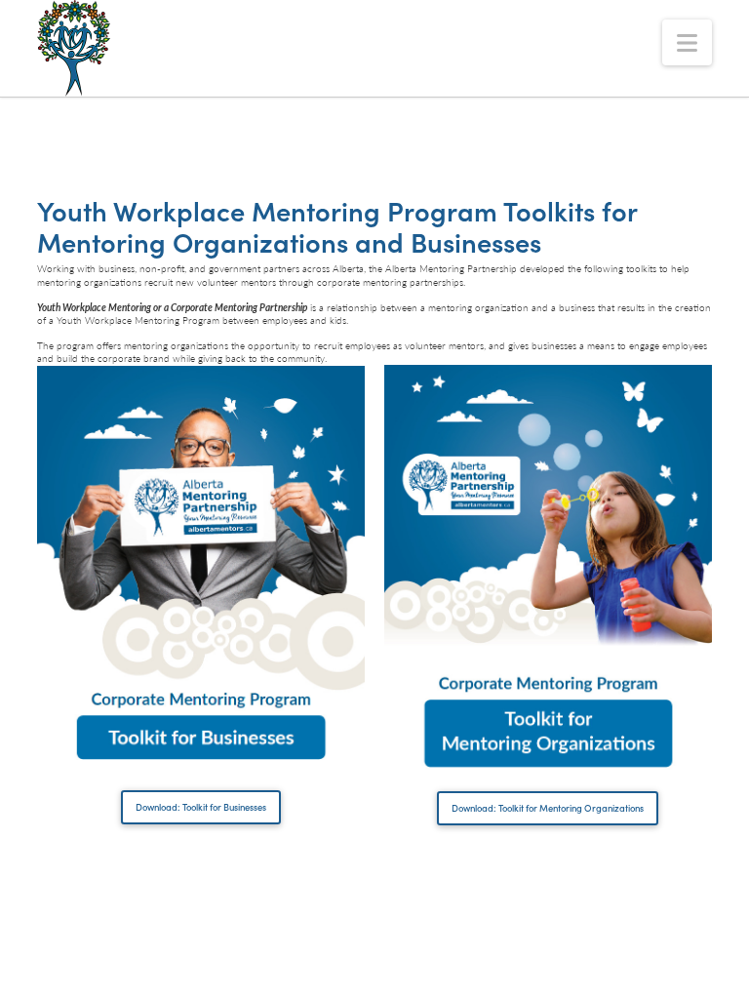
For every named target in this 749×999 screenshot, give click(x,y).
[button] (687, 42)
